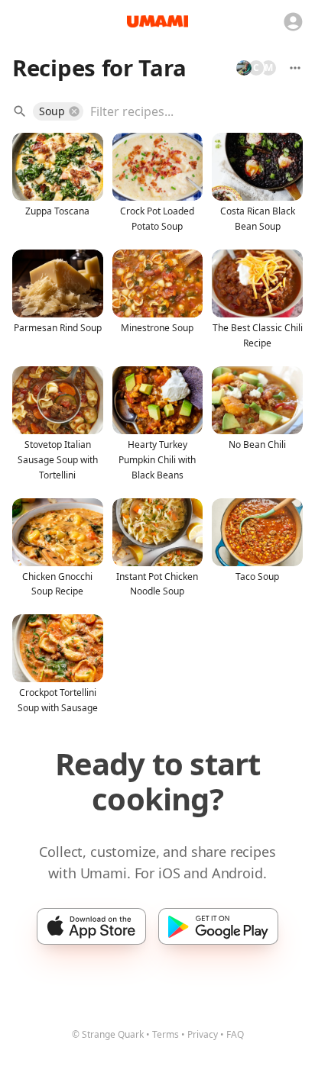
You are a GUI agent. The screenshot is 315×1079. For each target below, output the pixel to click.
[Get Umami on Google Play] (218, 926)
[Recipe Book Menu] (295, 67)
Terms (165, 1034)
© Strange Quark (108, 1034)
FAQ (235, 1034)
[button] (58, 111)
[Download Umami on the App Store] (91, 926)
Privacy (202, 1034)
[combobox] (185, 111)
